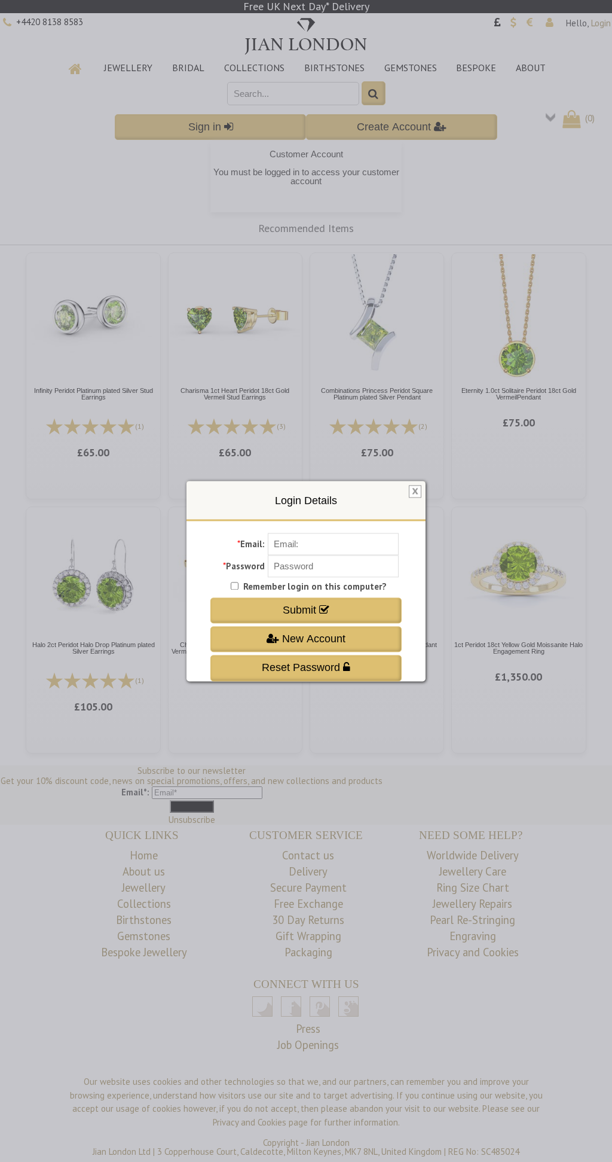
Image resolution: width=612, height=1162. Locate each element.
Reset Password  (306, 668)
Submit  (306, 610)
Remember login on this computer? (315, 586)
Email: (252, 544)
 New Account (306, 638)
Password (245, 566)
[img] (415, 492)
